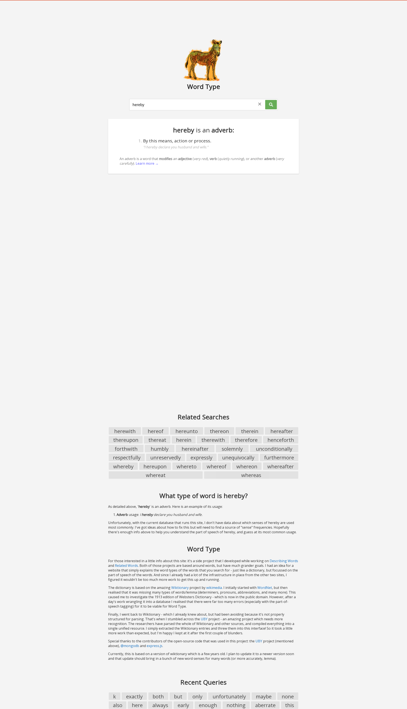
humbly (160, 448)
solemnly (232, 448)
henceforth (281, 439)
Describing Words (284, 561)
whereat (156, 475)
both (158, 696)
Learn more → (147, 163)
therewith (213, 439)
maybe (264, 696)
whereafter (280, 466)
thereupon (125, 439)
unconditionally (274, 448)
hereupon (155, 466)
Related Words (126, 565)
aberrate (265, 705)
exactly (134, 696)
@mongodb (130, 645)
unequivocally (238, 457)
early (183, 705)
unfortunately (229, 696)
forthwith (126, 448)
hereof (155, 431)
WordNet (264, 587)
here (137, 705)
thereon (219, 431)
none (288, 696)
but (178, 696)
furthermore (279, 457)
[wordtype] (203, 60)
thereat (157, 439)
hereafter (281, 431)
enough (208, 705)
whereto (187, 466)
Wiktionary (180, 587)
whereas (251, 475)
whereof (216, 466)
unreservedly (165, 457)
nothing (236, 705)
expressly (201, 457)
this (289, 705)
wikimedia (214, 587)
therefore (246, 439)
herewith (125, 431)
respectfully (127, 457)
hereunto (187, 431)
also (117, 705)
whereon (246, 466)
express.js (154, 645)
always (160, 705)
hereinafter (195, 448)
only (197, 696)
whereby (123, 466)
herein (183, 439)
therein (249, 431)
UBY (204, 619)
